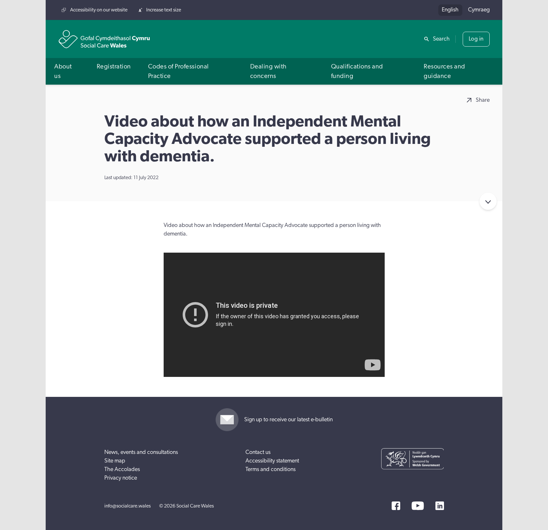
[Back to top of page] (536, 10)
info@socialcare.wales (127, 505)
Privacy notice (120, 478)
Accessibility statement (272, 461)
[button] (67, 71)
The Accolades (122, 469)
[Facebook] (396, 505)
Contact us (258, 452)
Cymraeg (479, 10)
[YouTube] (418, 505)
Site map (114, 461)
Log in (476, 39)
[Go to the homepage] (104, 39)
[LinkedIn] (439, 505)
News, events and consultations (141, 452)
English (450, 10)
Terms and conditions (270, 469)
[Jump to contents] (488, 201)
